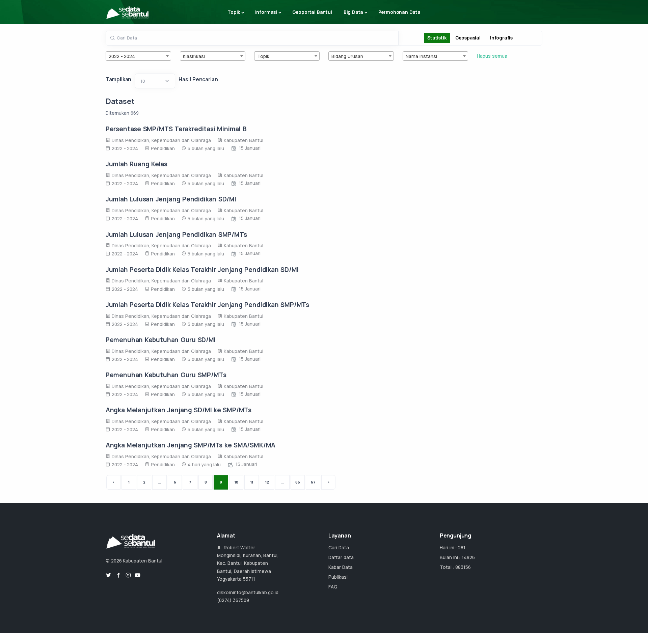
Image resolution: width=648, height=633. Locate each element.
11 (251, 482)
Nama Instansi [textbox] (421, 56)
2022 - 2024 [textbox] (122, 56)
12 (267, 482)
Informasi (266, 12)
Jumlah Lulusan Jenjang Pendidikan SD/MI (171, 199)
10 (236, 482)
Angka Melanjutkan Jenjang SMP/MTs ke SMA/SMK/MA (191, 445)
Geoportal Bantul (312, 12)
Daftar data (341, 557)
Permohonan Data (399, 12)
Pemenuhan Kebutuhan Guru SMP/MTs (166, 374)
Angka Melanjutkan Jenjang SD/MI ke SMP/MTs (178, 410)
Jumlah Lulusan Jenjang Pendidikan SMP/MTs (176, 234)
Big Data (353, 12)
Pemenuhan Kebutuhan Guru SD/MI (161, 339)
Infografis (501, 38)
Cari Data (338, 548)
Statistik (436, 38)
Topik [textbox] (263, 56)
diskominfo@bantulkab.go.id (247, 592)
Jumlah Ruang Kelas (136, 164)
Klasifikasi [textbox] (194, 56)
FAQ (333, 587)
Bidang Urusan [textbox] (347, 56)
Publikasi (338, 577)
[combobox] (138, 56)
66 (297, 482)
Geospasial (468, 38)
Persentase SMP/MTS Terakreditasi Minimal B (176, 129)
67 (313, 482)
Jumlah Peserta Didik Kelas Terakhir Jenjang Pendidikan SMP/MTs (207, 304)
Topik (233, 12)
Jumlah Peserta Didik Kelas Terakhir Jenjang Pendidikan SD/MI (202, 269)
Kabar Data (340, 567)
